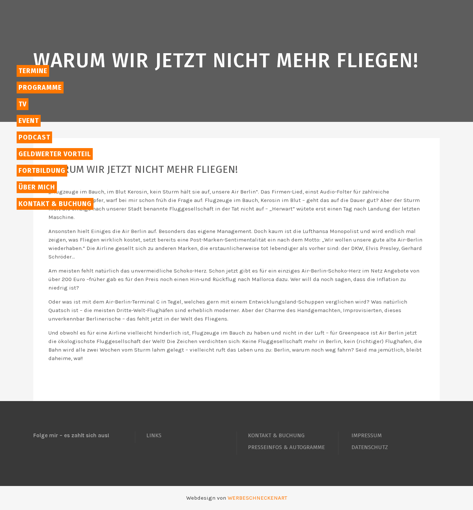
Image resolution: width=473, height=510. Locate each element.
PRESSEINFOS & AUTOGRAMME (286, 447)
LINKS (153, 435)
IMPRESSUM (366, 435)
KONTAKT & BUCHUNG (276, 435)
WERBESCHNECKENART (257, 497)
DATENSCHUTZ (369, 447)
